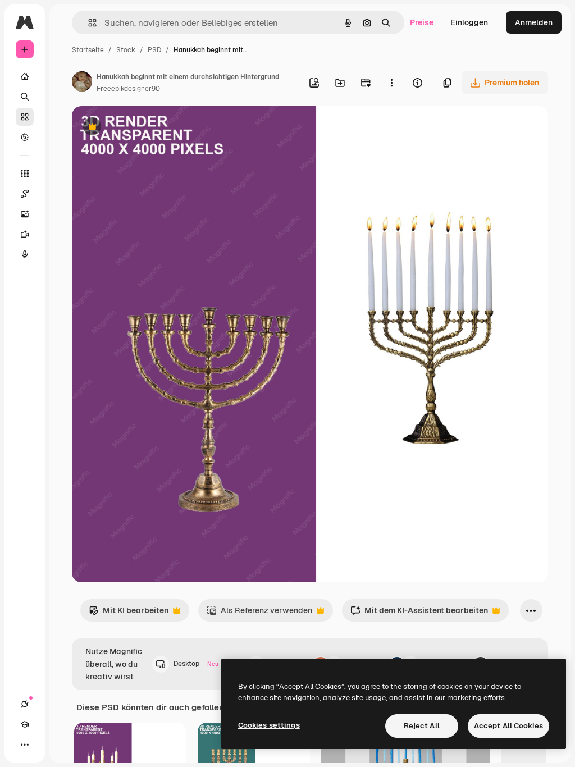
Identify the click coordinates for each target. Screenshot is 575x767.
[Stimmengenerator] (25, 254)
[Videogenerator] (25, 234)
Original (143, 127)
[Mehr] (25, 745)
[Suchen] (25, 97)
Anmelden (534, 22)
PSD (154, 49)
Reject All (422, 726)
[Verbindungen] (25, 704)
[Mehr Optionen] (391, 82)
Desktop (196, 663)
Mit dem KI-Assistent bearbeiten (419, 613)
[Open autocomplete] (87, 23)
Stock (125, 49)
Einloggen (469, 22)
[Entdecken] (25, 137)
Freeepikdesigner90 (128, 88)
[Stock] (25, 117)
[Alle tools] (25, 173)
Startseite (88, 49)
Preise (421, 22)
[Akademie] (25, 724)
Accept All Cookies (508, 726)
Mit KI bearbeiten (128, 613)
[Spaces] (25, 194)
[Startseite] (25, 76)
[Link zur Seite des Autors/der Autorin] (82, 83)
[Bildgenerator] (25, 214)
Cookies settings (269, 725)
